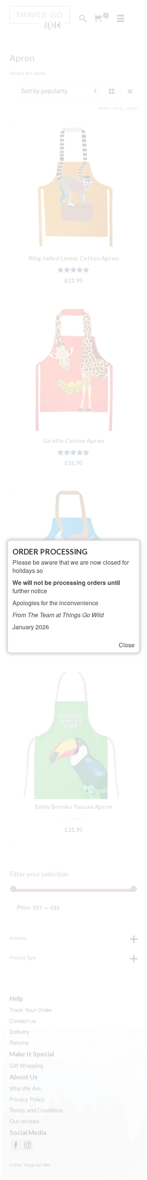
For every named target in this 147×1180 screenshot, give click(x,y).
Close (127, 645)
